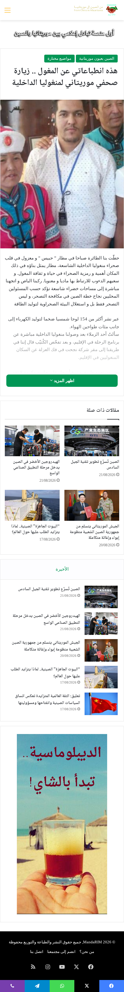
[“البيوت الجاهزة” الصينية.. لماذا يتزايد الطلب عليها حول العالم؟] (32, 505)
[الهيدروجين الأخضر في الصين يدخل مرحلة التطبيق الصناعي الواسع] (32, 441)
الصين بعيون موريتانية (96, 58)
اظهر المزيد (63, 380)
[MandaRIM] (95, 10)
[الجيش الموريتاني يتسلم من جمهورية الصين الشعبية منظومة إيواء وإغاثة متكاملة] (91, 505)
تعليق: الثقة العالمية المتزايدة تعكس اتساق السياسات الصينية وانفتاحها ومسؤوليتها (47, 700)
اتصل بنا (36, 951)
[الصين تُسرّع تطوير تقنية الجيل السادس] (91, 441)
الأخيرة (62, 569)
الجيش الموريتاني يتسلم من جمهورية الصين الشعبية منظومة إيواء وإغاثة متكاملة (94, 532)
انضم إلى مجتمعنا (61, 951)
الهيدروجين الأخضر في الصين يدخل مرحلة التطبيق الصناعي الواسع (36, 467)
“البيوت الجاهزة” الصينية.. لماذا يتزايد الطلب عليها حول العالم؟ (35, 529)
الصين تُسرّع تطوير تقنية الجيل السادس (95, 464)
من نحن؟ (86, 951)
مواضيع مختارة (59, 58)
